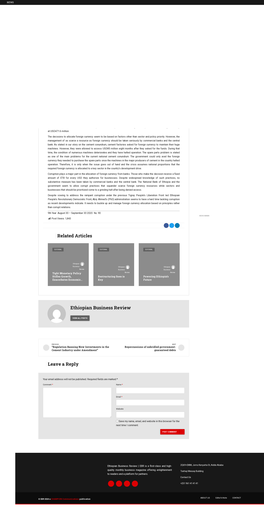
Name (119, 384)
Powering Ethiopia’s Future (156, 278)
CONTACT (236, 498)
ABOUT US (205, 498)
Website (119, 409)
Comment (48, 384)
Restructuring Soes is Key (111, 278)
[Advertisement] (217, 163)
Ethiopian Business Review (78, 266)
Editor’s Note (221, 498)
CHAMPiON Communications (65, 499)
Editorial (58, 250)
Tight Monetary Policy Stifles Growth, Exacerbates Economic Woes (66, 278)
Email (119, 397)
